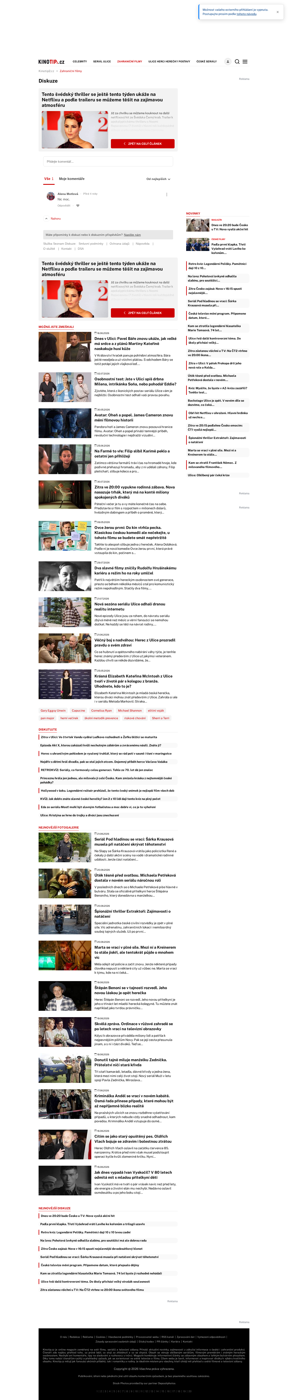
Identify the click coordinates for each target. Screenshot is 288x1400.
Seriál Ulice (102, 61)
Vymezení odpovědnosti (211, 1337)
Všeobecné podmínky (120, 1337)
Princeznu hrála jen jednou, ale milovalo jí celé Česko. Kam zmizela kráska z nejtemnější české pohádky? (106, 780)
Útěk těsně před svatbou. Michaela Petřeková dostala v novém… (212, 378)
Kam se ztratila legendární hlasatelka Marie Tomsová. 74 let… (214, 328)
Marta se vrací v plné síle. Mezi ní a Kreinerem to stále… (212, 452)
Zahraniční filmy (129, 61)
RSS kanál (167, 1337)
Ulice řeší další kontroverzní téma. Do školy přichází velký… (214, 340)
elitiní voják (156, 710)
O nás (63, 1337)
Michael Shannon (130, 710)
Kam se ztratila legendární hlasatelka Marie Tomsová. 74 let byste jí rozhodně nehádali (101, 1273)
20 (189, 1391)
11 (141, 1391)
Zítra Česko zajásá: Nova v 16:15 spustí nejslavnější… (215, 291)
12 (146, 1391)
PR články (162, 1341)
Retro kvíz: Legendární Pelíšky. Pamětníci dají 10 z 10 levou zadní (86, 1232)
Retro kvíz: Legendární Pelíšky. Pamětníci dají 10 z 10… (217, 266)
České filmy (218, 239)
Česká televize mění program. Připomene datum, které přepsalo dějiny (90, 1265)
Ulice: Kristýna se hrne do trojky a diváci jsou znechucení (79, 815)
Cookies (100, 1337)
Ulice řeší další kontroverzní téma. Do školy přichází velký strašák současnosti (95, 1281)
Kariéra (175, 1341)
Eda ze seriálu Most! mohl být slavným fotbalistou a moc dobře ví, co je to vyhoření (98, 807)
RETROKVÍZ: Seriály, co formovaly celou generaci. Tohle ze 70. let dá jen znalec (97, 770)
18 (179, 1391)
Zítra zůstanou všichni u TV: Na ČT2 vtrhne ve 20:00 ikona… (217, 353)
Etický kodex (146, 1341)
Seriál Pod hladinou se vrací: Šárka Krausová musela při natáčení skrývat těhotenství (99, 1257)
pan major (47, 718)
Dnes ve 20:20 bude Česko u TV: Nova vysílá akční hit (78, 1216)
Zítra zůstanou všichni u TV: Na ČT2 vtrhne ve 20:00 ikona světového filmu (92, 1289)
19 (184, 1391)
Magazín (216, 220)
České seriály (206, 61)
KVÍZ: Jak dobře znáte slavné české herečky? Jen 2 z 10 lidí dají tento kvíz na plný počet (100, 799)
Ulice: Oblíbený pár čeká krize (209, 475)
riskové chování (135, 718)
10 (136, 1391)
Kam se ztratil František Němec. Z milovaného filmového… (212, 465)
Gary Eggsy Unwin (53, 710)
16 (168, 1391)
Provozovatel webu (147, 1337)
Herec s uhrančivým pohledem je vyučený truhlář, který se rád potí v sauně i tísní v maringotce (106, 753)
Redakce (75, 1337)
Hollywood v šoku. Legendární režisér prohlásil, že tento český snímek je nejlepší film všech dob (107, 790)
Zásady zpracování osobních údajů (116, 1341)
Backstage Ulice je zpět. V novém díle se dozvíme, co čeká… (216, 402)
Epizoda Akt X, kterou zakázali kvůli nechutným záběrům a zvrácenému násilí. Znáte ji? (100, 745)
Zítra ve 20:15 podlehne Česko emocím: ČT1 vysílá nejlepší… (215, 427)
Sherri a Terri (160, 718)
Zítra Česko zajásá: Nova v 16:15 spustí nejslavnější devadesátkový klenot (92, 1248)
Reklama (88, 1337)
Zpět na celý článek (145, 143)
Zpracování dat (186, 1337)
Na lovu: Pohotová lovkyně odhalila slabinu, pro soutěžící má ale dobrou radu (93, 1240)
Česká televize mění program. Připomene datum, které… (217, 315)
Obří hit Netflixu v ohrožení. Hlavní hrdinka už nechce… (218, 415)
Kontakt (187, 1341)
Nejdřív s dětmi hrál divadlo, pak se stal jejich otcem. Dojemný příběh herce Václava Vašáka (103, 761)
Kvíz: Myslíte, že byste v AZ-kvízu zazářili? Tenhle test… (217, 390)
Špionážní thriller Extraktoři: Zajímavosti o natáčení (217, 440)
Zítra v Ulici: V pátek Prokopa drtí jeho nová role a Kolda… (214, 365)
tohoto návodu (246, 14)
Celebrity (80, 61)
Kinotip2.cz (46, 71)
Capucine (78, 710)
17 (173, 1391)
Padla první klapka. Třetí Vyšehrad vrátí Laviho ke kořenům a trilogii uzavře (92, 1224)
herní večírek (69, 718)
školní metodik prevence (101, 718)
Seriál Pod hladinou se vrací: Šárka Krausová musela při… (212, 303)
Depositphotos (166, 1383)
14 (157, 1391)
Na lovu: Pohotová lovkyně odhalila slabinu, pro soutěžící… (212, 278)
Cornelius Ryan (101, 710)
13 (152, 1391)
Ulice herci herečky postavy (169, 61)
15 (162, 1391)
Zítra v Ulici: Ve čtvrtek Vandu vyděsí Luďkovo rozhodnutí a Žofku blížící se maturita (99, 737)
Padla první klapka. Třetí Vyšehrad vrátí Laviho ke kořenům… (228, 249)
